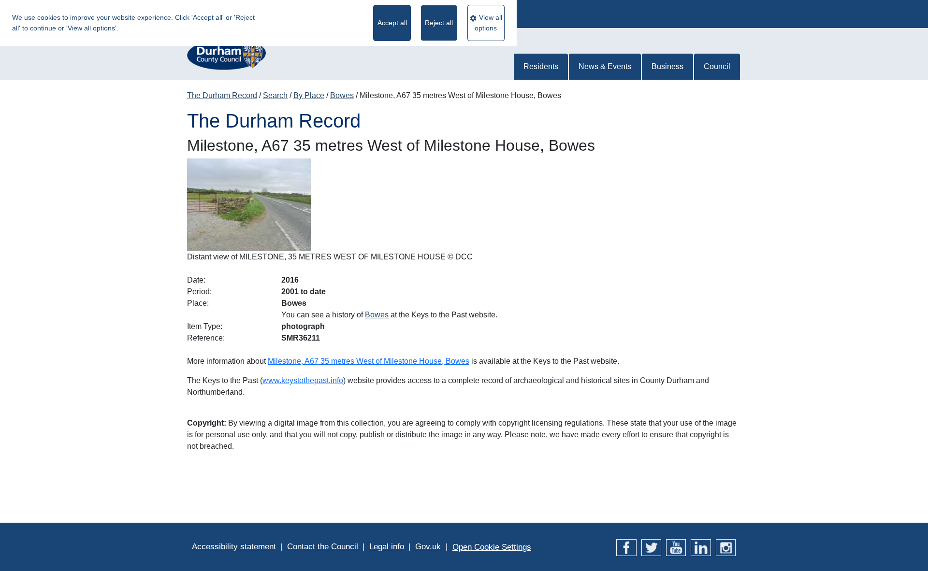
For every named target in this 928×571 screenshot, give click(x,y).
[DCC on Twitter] (651, 546)
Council (717, 66)
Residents (540, 66)
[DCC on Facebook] (626, 546)
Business (667, 66)
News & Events (605, 66)
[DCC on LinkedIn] (700, 546)
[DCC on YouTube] (676, 546)
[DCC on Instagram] (725, 546)
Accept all (392, 23)
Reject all (439, 23)
